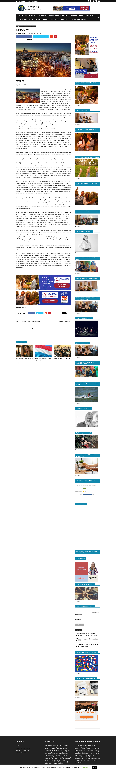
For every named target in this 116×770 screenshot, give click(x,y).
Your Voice (89, 16)
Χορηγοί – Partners (21, 752)
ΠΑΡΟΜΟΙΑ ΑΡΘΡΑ (22, 342)
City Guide (38, 19)
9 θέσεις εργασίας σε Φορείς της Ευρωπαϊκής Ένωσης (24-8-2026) (86, 634)
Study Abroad (54, 19)
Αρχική (21, 16)
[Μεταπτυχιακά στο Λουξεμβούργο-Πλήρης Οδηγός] (43, 351)
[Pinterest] (94, 1)
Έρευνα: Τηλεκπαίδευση (79, 19)
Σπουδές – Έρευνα (30, 16)
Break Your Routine (77, 16)
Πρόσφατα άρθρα (19, 26)
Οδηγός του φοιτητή (25, 19)
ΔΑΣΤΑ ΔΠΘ (79, 630)
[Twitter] (96, 1)
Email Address (79, 614)
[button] (98, 18)
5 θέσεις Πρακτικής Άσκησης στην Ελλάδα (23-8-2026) (87, 645)
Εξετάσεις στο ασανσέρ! (64, 321)
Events (45, 19)
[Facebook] (86, 1)
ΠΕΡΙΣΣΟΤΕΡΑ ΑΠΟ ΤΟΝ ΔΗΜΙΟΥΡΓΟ (37, 342)
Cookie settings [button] (86, 767)
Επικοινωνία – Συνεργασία (23, 748)
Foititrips (34, 26)
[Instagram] (88, 1)
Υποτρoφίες (42, 16)
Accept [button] (94, 767)
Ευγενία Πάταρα (21, 33)
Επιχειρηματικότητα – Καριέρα (58, 16)
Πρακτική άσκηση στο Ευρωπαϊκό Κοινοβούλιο (28, 321)
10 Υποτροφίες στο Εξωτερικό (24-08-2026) (87, 640)
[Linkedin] (91, 1)
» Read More (77, 105)
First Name (78, 619)
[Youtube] (99, 1)
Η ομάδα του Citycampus (22, 750)
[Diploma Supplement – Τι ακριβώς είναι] (62, 351)
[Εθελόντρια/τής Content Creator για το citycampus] (24, 351)
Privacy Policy (65, 19)
